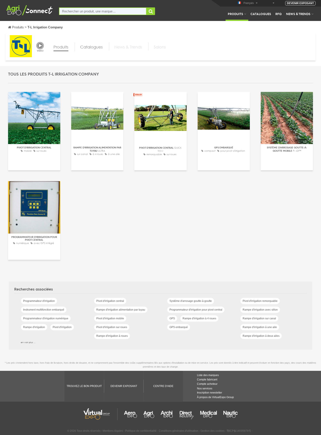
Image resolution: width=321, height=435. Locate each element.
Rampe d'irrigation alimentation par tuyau (120, 309)
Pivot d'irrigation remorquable (260, 301)
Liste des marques (208, 375)
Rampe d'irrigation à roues (112, 335)
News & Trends (298, 14)
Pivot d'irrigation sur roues (111, 327)
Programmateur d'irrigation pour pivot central (195, 309)
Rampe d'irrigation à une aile (260, 327)
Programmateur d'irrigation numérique (45, 318)
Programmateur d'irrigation (39, 301)
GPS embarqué (178, 327)
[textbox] (103, 11)
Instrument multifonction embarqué (43, 309)
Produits (235, 14)
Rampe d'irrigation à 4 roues (199, 318)
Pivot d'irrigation (62, 327)
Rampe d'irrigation (34, 327)
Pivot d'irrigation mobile (110, 318)
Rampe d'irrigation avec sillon (260, 309)
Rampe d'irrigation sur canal (259, 318)
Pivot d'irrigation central (110, 301)
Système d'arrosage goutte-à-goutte (190, 301)
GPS (172, 318)
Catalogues (260, 14)
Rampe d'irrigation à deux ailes (261, 335)
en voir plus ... (28, 342)
